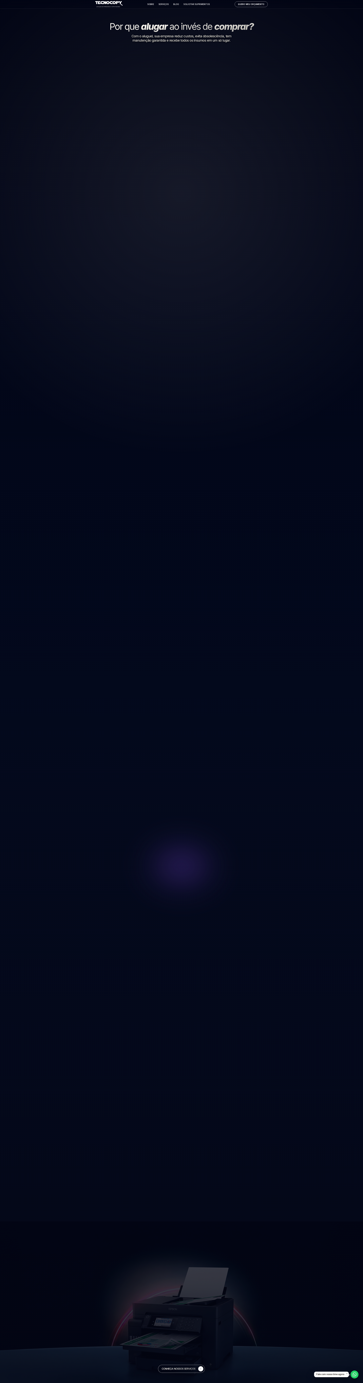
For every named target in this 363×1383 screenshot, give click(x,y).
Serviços (164, 4)
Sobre (150, 4)
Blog (176, 4)
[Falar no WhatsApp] (354, 1374)
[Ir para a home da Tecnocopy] (109, 4)
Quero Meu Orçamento (251, 4)
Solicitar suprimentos (196, 4)
